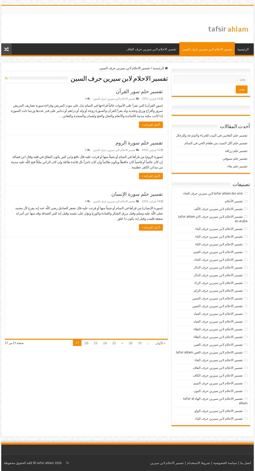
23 (114, 343)
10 (139, 343)
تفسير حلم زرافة (236, 151)
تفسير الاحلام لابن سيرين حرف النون (218, 391)
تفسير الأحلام (234, 201)
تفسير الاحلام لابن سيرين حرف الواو (218, 411)
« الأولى (160, 343)
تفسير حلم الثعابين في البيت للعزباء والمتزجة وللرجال (212, 135)
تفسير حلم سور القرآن (139, 91)
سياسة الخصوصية (225, 463)
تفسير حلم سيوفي (235, 158)
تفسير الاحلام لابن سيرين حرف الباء (219, 229)
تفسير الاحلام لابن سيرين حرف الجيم (218, 252)
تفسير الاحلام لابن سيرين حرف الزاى (218, 290)
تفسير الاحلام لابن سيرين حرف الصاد (218, 314)
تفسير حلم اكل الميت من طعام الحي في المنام (216, 143)
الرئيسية (243, 49)
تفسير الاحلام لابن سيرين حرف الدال (218, 267)
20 (130, 343)
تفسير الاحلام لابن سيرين (167, 463)
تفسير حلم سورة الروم (139, 143)
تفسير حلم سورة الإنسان (137, 194)
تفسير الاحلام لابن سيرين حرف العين (218, 344)
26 (86, 343)
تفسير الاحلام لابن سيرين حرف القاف (151, 49)
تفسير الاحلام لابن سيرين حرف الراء (218, 283)
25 (95, 343)
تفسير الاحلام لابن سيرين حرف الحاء (218, 260)
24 (105, 343)
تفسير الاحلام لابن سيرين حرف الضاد (218, 321)
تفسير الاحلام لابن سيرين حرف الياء (219, 418)
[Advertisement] (86, 288)
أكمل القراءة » (151, 125)
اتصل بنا (245, 463)
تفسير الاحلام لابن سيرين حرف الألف (218, 209)
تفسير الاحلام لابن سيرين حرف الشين (217, 306)
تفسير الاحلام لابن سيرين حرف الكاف (218, 375)
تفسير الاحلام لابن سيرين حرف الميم (218, 383)
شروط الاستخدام (198, 463)
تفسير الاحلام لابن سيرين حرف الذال (218, 275)
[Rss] (67, 463)
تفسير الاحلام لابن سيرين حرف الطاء (218, 329)
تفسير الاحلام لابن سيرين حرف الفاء (218, 360)
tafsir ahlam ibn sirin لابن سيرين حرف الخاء (213, 193)
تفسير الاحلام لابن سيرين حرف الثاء (219, 244)
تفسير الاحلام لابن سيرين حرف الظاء (218, 337)
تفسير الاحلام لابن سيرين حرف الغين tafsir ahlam (209, 352)
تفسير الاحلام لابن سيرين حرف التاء (219, 236)
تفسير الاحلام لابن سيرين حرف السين (207, 49)
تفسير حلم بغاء (237, 166)
